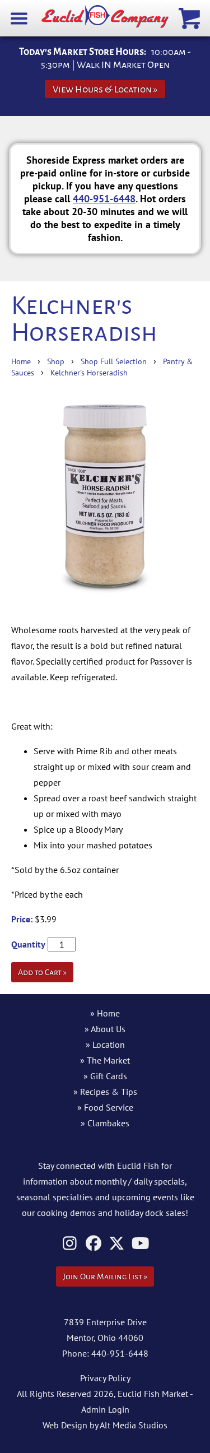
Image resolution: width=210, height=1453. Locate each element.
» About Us (105, 1028)
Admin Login (105, 1409)
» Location (105, 1044)
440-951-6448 (104, 198)
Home (21, 361)
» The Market (105, 1060)
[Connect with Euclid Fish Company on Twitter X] (117, 1243)
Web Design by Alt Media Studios (105, 1425)
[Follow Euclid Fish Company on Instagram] (70, 1243)
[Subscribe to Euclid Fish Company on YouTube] (140, 1243)
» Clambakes (105, 1123)
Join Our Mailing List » (105, 1276)
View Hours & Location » (105, 89)
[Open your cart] (191, 17)
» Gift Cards (105, 1075)
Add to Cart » (42, 972)
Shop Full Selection (114, 361)
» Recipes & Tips (105, 1091)
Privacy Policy (105, 1378)
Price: (21, 919)
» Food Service (105, 1107)
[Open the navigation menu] (19, 17)
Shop (55, 361)
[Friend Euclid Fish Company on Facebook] (93, 1243)
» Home (105, 1013)
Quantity (28, 944)
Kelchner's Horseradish (89, 372)
